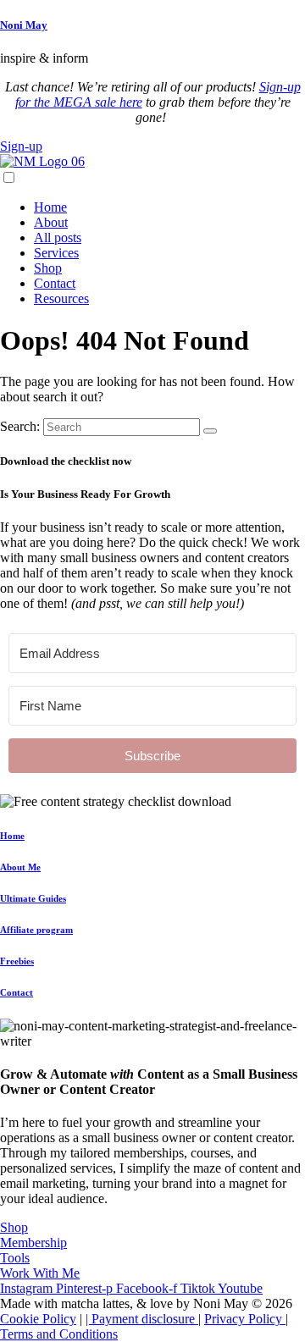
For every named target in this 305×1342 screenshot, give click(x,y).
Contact (54, 283)
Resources (61, 298)
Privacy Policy (245, 1319)
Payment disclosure (145, 1319)
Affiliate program (36, 930)
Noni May (23, 25)
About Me (20, 867)
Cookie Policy (38, 1319)
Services (56, 253)
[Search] (210, 431)
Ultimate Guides (33, 898)
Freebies (17, 961)
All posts (57, 237)
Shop (48, 268)
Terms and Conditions (59, 1334)
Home (50, 207)
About (51, 222)
